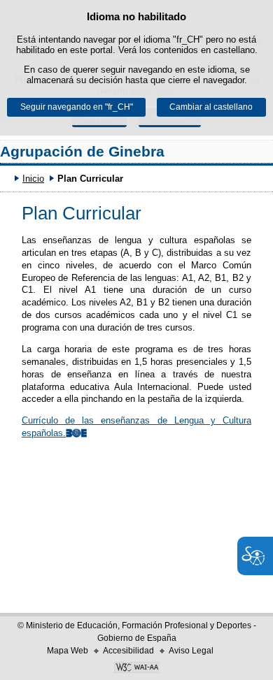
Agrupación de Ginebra (82, 151)
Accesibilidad (128, 651)
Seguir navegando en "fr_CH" (76, 107)
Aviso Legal (191, 651)
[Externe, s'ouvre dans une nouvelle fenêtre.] (136, 669)
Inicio (33, 178)
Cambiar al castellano (211, 107)
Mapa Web (67, 651)
